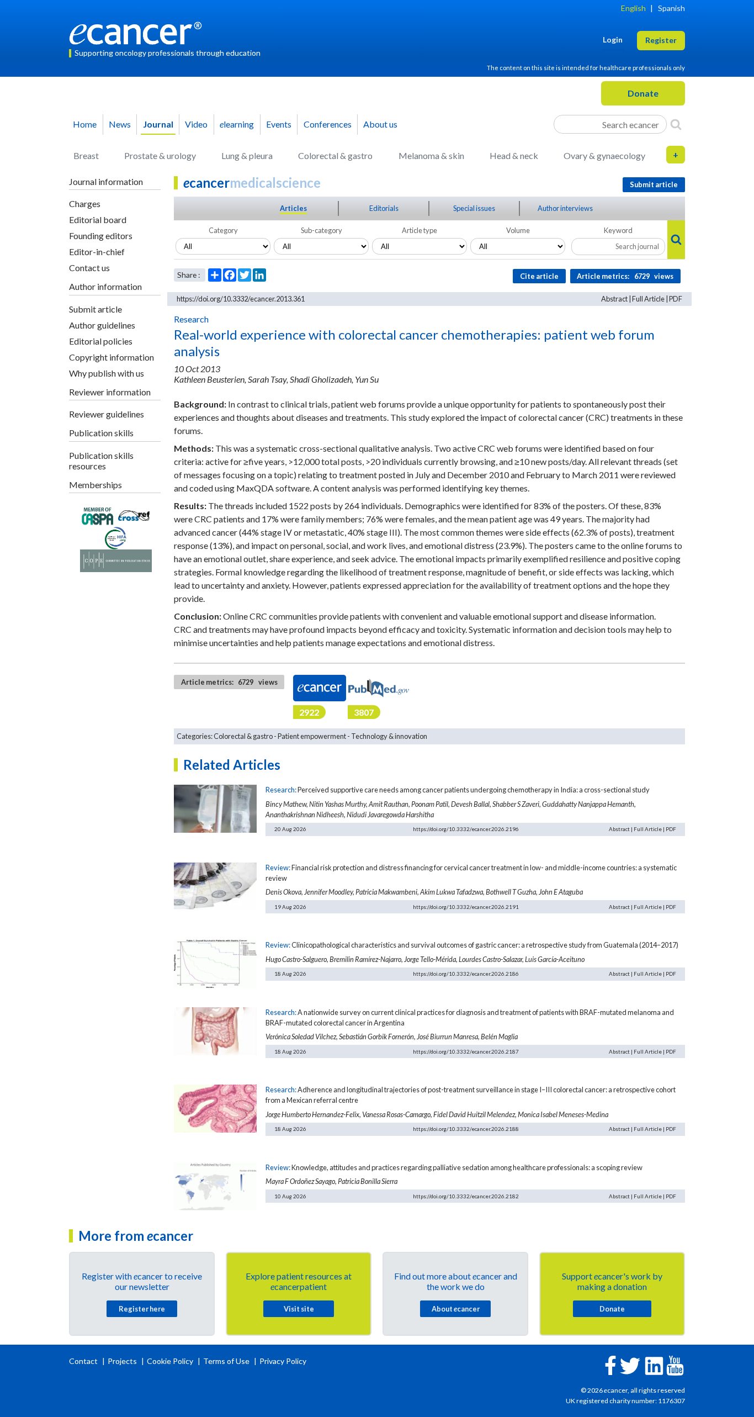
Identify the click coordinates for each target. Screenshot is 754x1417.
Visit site (299, 1308)
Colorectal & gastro (335, 155)
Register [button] (661, 40)
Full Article (648, 298)
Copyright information (111, 357)
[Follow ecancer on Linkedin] (654, 1365)
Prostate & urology (160, 155)
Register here (142, 1308)
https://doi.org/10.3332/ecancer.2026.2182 (466, 1196)
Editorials (384, 208)
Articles (293, 208)
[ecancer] (138, 31)
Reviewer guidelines (106, 414)
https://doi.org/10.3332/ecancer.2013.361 (241, 298)
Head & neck (514, 155)
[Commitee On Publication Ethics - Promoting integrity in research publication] (116, 559)
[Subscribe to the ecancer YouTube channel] (675, 1364)
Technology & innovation (389, 736)
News (120, 124)
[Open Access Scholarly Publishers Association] (97, 514)
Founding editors (100, 235)
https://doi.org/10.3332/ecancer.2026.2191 (466, 906)
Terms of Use (226, 1361)
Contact (84, 1361)
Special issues (474, 208)
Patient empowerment (312, 736)
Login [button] (613, 39)
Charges (84, 203)
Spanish (671, 8)
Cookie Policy (170, 1361)
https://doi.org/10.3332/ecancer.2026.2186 (466, 973)
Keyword (618, 230)
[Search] (676, 124)
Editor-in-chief (97, 251)
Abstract (614, 298)
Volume (518, 230)
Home (85, 124)
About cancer (456, 1308)
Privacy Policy (282, 1361)
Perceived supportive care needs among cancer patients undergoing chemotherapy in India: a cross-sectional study (474, 789)
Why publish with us (106, 373)
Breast (86, 155)
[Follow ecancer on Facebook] (610, 1364)
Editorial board (97, 219)
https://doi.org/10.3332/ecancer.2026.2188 (466, 1128)
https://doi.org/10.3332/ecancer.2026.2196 (466, 829)
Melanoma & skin (431, 155)
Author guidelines (102, 325)
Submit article (95, 309)
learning (237, 124)
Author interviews (565, 208)
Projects (123, 1361)
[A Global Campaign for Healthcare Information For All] (116, 537)
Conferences (328, 124)
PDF (675, 298)
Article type (419, 230)
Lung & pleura (247, 155)
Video (196, 124)
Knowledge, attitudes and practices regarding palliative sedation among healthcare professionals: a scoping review (467, 1167)
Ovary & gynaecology (604, 155)
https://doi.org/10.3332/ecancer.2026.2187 (466, 1051)
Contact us (89, 267)
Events (278, 124)
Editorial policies (100, 341)
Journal (158, 124)
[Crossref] (133, 514)
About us (380, 124)
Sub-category (321, 230)
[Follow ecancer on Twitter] (630, 1365)
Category (223, 230)
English (633, 8)
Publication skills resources (101, 460)
